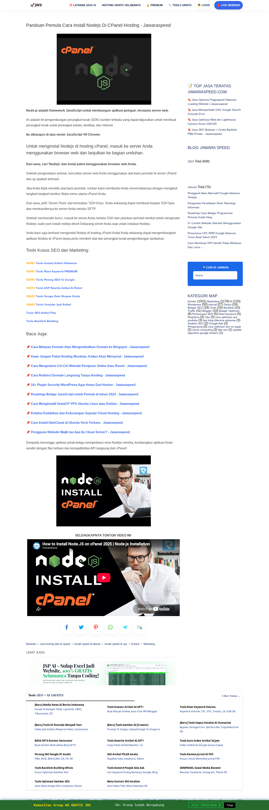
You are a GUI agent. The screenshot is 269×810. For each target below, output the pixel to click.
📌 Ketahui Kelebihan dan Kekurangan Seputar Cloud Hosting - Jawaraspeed (84, 413)
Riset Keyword (227, 314)
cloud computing (202, 329)
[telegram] (125, 629)
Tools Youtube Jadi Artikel (48, 304)
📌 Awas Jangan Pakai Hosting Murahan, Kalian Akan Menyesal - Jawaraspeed (85, 356)
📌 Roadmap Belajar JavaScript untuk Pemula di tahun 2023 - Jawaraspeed (82, 394)
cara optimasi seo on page (224, 326)
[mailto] (139, 629)
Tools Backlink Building (42, 321)
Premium (155, 5)
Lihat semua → (231, 696)
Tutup (229, 805)
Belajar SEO (195, 307)
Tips (207, 317)
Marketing (213, 301)
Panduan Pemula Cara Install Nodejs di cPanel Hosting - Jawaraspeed (98, 25)
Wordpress (194, 304)
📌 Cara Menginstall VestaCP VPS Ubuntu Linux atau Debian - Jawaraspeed (82, 403)
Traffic (191, 310)
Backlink (228, 307)
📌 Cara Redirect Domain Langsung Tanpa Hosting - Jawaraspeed (75, 375)
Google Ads (215, 323)
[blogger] (81, 629)
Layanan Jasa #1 (82, 5)
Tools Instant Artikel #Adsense (51, 263)
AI (230, 301)
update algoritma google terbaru (215, 331)
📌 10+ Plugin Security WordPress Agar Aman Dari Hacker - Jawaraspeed (80, 384)
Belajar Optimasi (228, 310)
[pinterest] (95, 629)
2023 (191, 161)
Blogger (206, 310)
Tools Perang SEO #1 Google (50, 279)
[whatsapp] (110, 629)
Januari (192, 187)
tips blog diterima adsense (219, 320)
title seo (222, 329)
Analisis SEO (196, 323)
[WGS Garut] (103, 686)
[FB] (66, 629)
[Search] (233, 274)
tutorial (212, 304)
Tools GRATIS (180, 5)
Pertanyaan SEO (202, 314)
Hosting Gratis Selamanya (121, 5)
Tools (212, 307)
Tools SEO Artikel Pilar (41, 312)
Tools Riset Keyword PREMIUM (51, 271)
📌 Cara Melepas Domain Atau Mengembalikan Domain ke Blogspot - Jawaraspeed (87, 347)
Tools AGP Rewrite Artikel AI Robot (54, 288)
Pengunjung (195, 326)
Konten (192, 301)
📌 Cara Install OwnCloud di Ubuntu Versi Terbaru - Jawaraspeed (74, 422)
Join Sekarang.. (206, 805)
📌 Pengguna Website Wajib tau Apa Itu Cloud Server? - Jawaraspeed (78, 432)
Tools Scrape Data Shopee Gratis (53, 296)
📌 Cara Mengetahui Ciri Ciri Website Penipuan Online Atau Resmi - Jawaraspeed (86, 366)
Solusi (227, 304)
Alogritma (193, 317)
